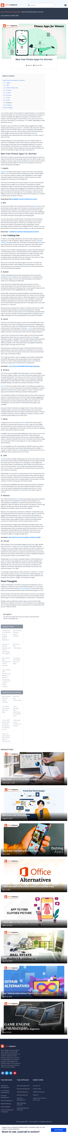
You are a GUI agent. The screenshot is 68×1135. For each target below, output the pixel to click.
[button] (65, 5)
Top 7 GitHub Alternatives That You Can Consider (25, 993)
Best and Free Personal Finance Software (17, 633)
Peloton (16, 499)
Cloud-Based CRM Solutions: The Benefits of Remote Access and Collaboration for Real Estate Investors (6, 678)
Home (3, 12)
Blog (7, 12)
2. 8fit (7, 85)
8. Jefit (8, 100)
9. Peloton (9, 102)
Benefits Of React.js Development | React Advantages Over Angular (6, 648)
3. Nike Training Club (12, 88)
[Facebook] (2, 1073)
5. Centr (8, 93)
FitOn (23, 422)
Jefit (2, 459)
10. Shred (8, 105)
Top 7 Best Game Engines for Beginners (21, 1029)
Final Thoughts (8, 107)
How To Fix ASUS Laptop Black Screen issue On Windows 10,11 (6, 737)
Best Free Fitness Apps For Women (14, 80)
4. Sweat (8, 90)
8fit (35, 206)
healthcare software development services (24, 232)
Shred (21, 546)
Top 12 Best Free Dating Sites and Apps (16, 660)
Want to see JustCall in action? (21, 1131)
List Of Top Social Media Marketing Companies (24, 366)
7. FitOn (8, 98)
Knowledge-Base (15, 12)
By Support (7, 614)
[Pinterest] (15, 1073)
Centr (30, 328)
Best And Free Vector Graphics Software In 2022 (24, 537)
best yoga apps (24, 588)
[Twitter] (7, 1073)
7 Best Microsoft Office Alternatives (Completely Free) (17, 711)
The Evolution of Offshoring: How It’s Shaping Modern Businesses (6, 635)
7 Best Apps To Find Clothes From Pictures (17, 723)
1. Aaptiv (7, 83)
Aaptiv (3, 172)
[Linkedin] (11, 1073)
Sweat (10, 277)
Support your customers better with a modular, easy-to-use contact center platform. (23, 1128)
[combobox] (40, 5)
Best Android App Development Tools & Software (6, 661)
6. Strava (8, 95)
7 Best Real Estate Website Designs (18, 958)
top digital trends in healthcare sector (24, 199)
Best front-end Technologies (16, 815)
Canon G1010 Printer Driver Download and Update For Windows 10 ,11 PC (6, 724)
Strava (3, 386)
